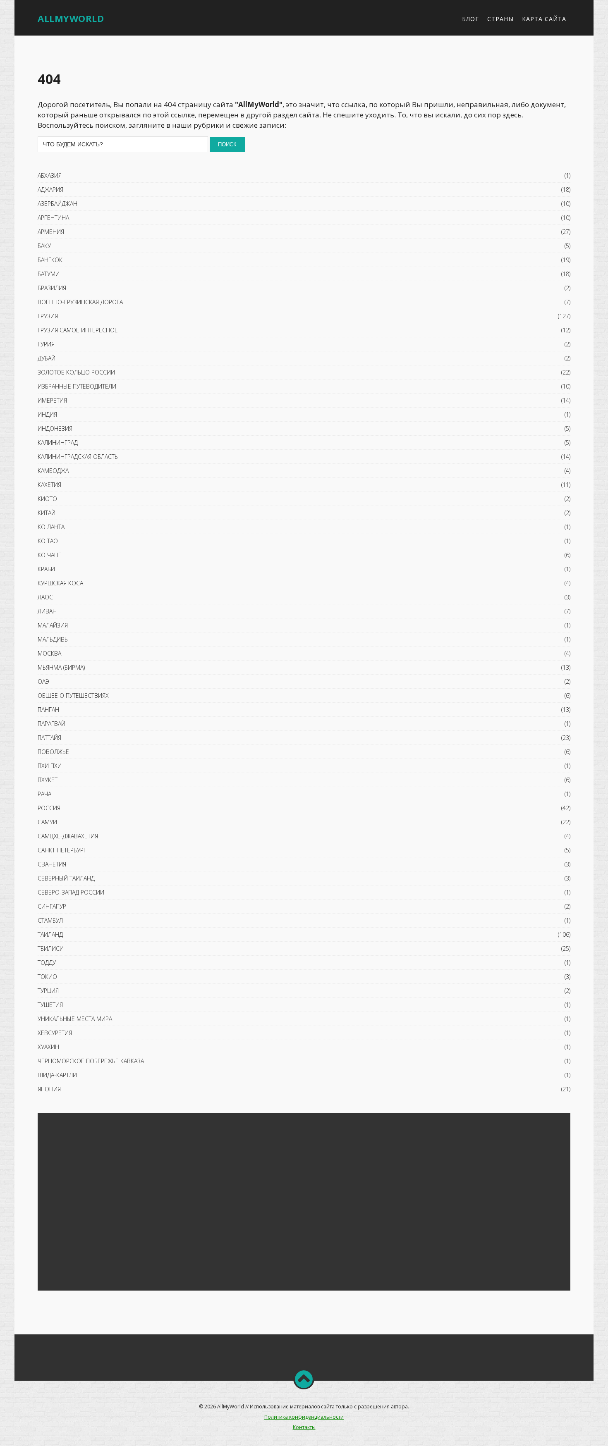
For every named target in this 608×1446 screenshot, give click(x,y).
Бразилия (52, 288)
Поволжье (53, 752)
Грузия (48, 316)
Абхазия (50, 175)
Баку (44, 246)
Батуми (49, 274)
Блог (470, 19)
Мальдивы (53, 639)
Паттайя (49, 738)
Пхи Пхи (50, 766)
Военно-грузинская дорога (80, 302)
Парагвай (51, 724)
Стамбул (50, 920)
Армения (51, 232)
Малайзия (53, 625)
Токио (47, 977)
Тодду (47, 962)
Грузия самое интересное (78, 330)
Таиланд (50, 934)
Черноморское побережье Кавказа (91, 1061)
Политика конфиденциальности (304, 1416)
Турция (48, 991)
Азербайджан (57, 204)
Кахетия (49, 485)
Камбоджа (53, 471)
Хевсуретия (55, 1033)
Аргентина (53, 218)
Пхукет (47, 780)
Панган (48, 709)
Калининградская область (78, 457)
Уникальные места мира (75, 1019)
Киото (47, 499)
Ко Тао (48, 541)
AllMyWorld (71, 18)
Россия (49, 808)
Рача (44, 794)
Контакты (304, 1427)
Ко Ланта (51, 527)
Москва (49, 653)
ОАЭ (43, 681)
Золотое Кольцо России (76, 372)
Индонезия (55, 428)
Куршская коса (60, 583)
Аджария (50, 189)
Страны (500, 19)
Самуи (47, 822)
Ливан (47, 611)
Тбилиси (51, 948)
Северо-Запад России (71, 892)
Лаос (45, 597)
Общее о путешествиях (73, 695)
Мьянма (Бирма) (61, 667)
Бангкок (50, 260)
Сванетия (52, 864)
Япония (49, 1089)
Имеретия (52, 400)
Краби (46, 569)
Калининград (58, 442)
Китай (46, 513)
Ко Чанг (49, 555)
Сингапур (52, 906)
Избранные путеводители (77, 386)
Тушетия (50, 1005)
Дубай (46, 358)
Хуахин (48, 1047)
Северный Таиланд (66, 878)
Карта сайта (544, 19)
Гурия (46, 344)
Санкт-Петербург (62, 850)
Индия (47, 414)
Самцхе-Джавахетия (68, 836)
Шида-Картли (57, 1075)
